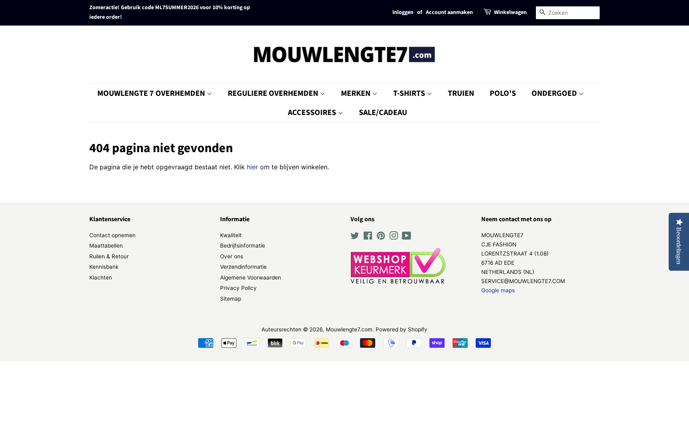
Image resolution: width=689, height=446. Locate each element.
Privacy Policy (238, 288)
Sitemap (230, 298)
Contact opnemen (112, 235)
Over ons (231, 256)
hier (252, 167)
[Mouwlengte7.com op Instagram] (393, 237)
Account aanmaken (449, 12)
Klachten (100, 277)
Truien (461, 93)
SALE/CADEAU (383, 112)
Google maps (498, 290)
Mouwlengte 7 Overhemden (152, 93)
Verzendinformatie (243, 267)
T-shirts (410, 93)
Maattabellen (106, 245)
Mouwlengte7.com (349, 329)
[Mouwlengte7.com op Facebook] (367, 237)
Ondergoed (555, 93)
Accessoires (313, 112)
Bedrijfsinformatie (242, 245)
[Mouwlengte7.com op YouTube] (406, 237)
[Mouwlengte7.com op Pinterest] (380, 237)
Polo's (503, 93)
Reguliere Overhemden (274, 93)
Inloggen (402, 12)
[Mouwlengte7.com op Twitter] (354, 237)
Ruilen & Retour (109, 256)
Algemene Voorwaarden (250, 277)
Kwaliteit (231, 235)
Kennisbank (103, 267)
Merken (356, 93)
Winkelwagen (510, 12)
